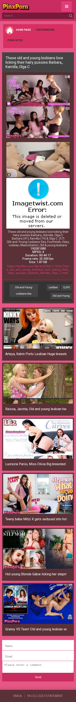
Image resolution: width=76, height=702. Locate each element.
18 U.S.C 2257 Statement (45, 696)
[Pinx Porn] (27, 6)
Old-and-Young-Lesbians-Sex (24, 290)
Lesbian (53, 287)
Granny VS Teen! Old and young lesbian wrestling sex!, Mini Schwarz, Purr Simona (35, 629)
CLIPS (66, 287)
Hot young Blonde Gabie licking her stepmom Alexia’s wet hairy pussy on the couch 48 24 (35, 574)
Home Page (23, 29)
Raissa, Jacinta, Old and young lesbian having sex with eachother (35, 409)
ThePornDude (45, 29)
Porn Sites (15, 40)
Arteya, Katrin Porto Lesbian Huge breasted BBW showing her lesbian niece (35, 354)
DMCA (17, 696)
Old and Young (61, 295)
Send (38, 677)
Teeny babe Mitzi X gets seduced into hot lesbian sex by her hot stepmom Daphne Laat (35, 519)
